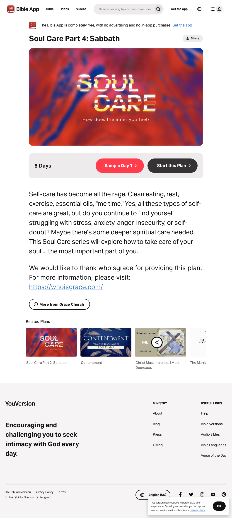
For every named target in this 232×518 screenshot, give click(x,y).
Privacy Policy (43, 492)
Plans (65, 9)
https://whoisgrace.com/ (66, 287)
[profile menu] (216, 9)
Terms (61, 492)
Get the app (179, 9)
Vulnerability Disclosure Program (28, 497)
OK (219, 506)
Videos (81, 9)
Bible (50, 9)
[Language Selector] (199, 9)
